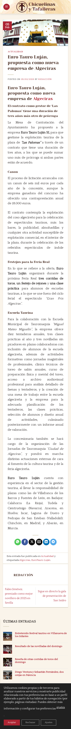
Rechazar (30, 722)
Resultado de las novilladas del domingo (38, 646)
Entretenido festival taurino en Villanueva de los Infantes (41, 635)
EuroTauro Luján (40, 560)
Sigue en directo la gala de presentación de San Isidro (52, 596)
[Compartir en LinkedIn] (46, 542)
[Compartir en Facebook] (24, 542)
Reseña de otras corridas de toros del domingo (36, 660)
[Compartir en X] (32, 542)
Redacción (44, 79)
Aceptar (12, 722)
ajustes (60, 707)
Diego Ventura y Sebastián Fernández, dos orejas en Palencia (39, 673)
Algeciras (43, 98)
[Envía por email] (39, 542)
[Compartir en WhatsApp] (17, 542)
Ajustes (48, 722)
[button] (6, 7)
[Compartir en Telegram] (53, 542)
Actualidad (15, 51)
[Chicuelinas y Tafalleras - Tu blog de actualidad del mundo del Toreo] (36, 7)
